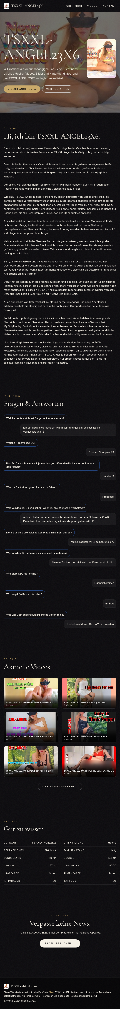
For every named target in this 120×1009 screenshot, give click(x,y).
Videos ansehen (22, 89)
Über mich (74, 6)
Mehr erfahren (57, 89)
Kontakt (109, 6)
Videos (92, 6)
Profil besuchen (60, 943)
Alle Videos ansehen (60, 786)
